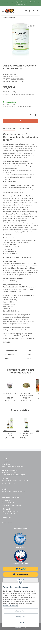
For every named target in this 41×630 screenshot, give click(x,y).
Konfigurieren (21, 617)
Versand (16, 94)
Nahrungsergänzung (17, 79)
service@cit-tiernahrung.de (16, 475)
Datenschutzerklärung (10, 606)
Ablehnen (21, 622)
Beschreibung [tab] (9, 128)
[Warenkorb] (37, 11)
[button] (26, 11)
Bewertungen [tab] (23, 128)
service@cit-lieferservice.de (16, 491)
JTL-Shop (23, 627)
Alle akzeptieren (20, 611)
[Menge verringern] (5, 115)
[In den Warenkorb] (20, 121)
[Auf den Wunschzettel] (33, 26)
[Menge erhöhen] (35, 115)
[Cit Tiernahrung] (9, 11)
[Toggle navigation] (3, 9)
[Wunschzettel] (33, 11)
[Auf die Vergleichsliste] (28, 26)
